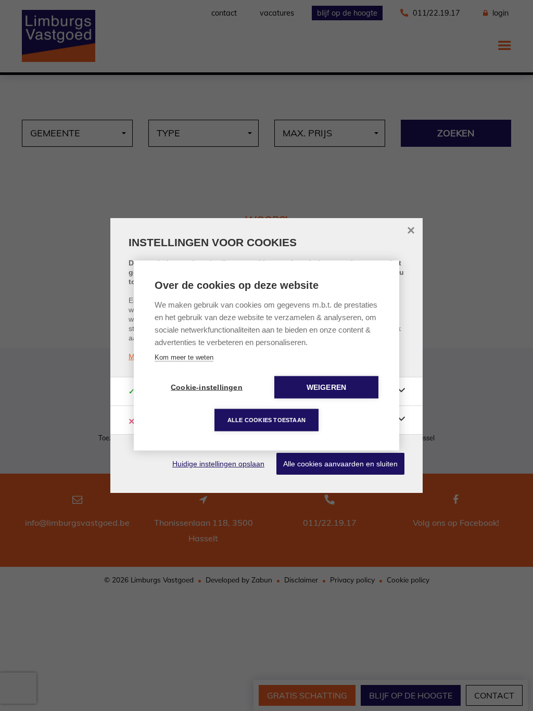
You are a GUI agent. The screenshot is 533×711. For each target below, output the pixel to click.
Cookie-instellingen (207, 387)
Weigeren (327, 387)
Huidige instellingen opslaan (218, 464)
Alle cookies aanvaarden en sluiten (340, 464)
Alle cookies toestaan (266, 420)
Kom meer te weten (184, 357)
